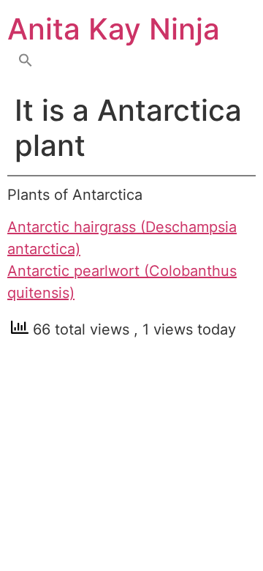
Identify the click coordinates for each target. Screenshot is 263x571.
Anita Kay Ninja (113, 29)
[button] (25, 61)
